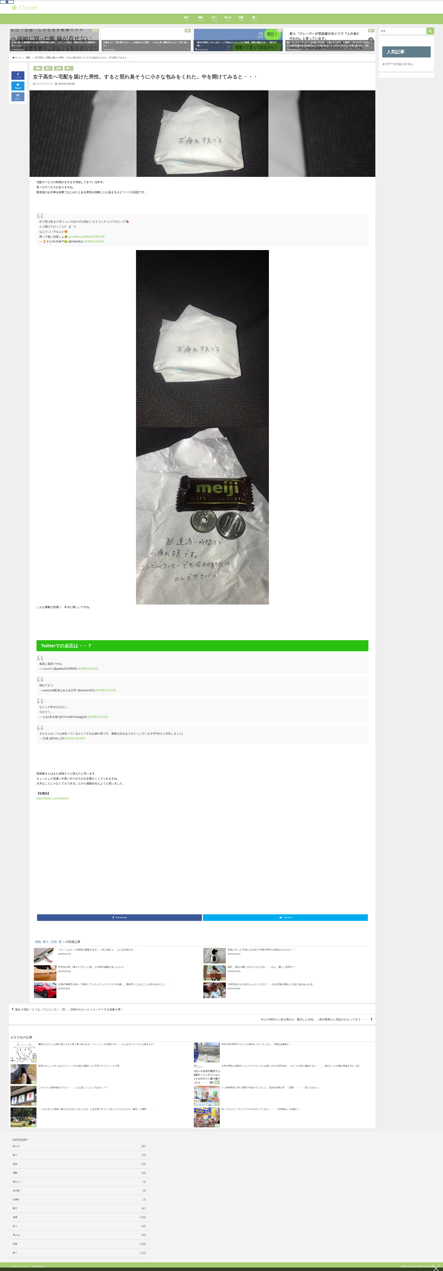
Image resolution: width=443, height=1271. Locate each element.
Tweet (18, 88)
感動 (38, 68)
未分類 (79, 1190)
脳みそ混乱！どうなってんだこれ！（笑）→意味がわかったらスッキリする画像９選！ (69, 1009)
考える (79, 1235)
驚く (69, 68)
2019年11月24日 (106, 690)
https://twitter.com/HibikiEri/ (53, 798)
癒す (48, 68)
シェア (18, 77)
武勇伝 (79, 1199)
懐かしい (79, 1181)
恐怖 (79, 1164)
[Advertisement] (140, 858)
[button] (13, 40)
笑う (79, 1226)
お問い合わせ (39, 1266)
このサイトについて (20, 1266)
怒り (79, 1155)
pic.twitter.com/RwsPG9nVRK (86, 236)
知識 (79, 1217)
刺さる (79, 1146)
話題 (58, 68)
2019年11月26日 (75, 738)
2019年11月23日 (94, 241)
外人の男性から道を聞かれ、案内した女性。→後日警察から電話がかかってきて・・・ (315, 1019)
